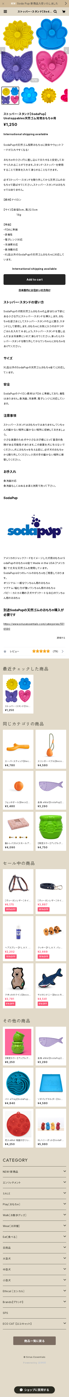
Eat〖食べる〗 (10, 1236)
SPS (5, 1312)
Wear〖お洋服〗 (11, 1226)
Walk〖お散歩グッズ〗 (15, 1215)
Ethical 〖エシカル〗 (14, 1291)
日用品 (7, 1247)
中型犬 (7, 1269)
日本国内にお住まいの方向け (34, 290)
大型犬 (7, 1258)
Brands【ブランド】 (13, 1302)
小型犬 (7, 1280)
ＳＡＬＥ (7, 1193)
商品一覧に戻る (34, 1341)
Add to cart (35, 279)
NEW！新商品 (10, 1171)
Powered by (30, 1362)
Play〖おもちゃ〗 (11, 1204)
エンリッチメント (12, 1182)
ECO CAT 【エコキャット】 (17, 1323)
